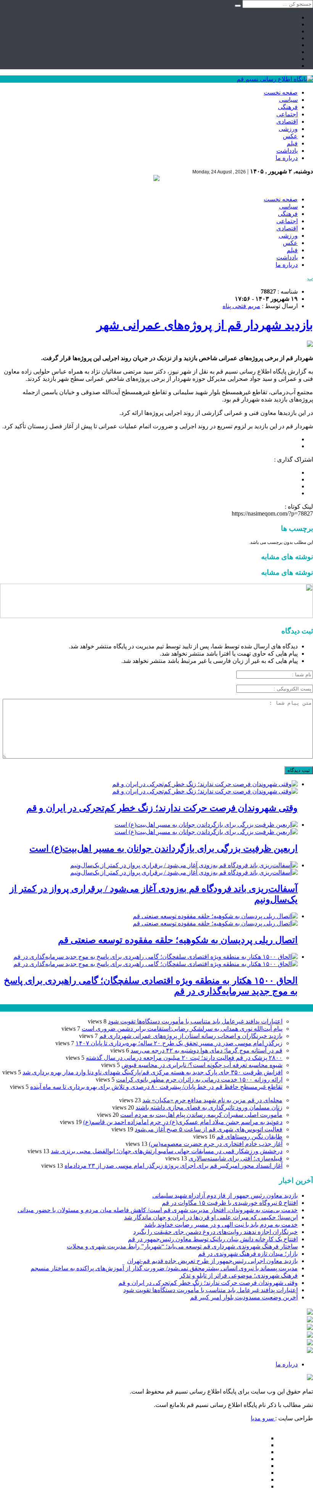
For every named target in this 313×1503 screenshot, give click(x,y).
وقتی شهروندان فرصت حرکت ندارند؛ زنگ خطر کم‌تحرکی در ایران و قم (162, 808)
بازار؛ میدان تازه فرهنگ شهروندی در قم (248, 1253)
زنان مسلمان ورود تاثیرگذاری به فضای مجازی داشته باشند (209, 1107)
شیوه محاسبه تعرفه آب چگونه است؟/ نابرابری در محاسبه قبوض (201, 1065)
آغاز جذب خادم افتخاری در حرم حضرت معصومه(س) (215, 1144)
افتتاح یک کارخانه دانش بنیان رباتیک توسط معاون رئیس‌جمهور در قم (213, 1239)
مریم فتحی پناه (241, 306)
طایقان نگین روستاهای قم (249, 1136)
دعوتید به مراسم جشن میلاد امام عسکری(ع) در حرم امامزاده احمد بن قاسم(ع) (182, 1122)
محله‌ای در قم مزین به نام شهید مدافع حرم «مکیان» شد (212, 1100)
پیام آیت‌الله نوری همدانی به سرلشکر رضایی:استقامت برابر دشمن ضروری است (182, 1028)
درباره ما (287, 158)
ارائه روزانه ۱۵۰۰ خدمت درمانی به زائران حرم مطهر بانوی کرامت (199, 1079)
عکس (290, 136)
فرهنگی (288, 107)
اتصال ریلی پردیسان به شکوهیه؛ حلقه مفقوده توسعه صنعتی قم (178, 940)
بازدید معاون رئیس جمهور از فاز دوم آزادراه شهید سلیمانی (225, 1195)
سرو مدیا (263, 1418)
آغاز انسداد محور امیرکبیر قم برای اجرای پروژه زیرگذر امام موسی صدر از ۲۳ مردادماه (173, 1165)
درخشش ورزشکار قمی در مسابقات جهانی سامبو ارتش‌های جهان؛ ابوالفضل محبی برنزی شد (166, 1151)
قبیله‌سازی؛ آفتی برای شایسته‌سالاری (235, 1158)
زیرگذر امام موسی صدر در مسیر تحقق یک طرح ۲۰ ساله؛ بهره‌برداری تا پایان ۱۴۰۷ (179, 1043)
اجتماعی (287, 114)
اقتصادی (287, 121)
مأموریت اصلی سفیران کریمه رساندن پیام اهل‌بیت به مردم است (201, 1114)
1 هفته (8, 1008)
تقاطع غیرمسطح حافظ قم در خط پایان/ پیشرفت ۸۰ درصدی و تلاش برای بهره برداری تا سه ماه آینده (156, 1087)
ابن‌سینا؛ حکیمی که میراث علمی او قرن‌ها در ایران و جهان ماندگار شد (211, 1217)
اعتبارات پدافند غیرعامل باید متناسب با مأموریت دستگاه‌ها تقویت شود (195, 1021)
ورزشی (288, 129)
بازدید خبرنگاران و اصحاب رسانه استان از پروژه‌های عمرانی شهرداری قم (190, 1036)
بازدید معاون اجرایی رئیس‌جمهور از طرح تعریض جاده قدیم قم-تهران (212, 1261)
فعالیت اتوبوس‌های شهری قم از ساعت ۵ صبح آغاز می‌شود (208, 1129)
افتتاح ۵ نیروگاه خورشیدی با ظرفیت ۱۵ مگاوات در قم (230, 1202)
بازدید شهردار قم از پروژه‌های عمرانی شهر (205, 325)
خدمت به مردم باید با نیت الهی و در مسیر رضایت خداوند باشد (221, 1224)
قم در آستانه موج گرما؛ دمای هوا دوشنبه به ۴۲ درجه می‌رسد (206, 1050)
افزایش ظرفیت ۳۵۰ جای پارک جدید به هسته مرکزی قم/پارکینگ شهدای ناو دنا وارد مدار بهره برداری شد (152, 1072)
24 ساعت (28, 1008)
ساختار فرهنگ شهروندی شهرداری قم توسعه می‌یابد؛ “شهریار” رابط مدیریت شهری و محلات (182, 1246)
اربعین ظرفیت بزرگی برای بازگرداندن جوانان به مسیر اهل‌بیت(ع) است (163, 848)
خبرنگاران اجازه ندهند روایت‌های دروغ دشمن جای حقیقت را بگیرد (215, 1232)
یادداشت (287, 150)
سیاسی (288, 99)
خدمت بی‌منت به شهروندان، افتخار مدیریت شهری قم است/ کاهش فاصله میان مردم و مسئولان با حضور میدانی (158, 1210)
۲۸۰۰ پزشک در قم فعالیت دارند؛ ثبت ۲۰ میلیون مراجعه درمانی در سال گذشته (184, 1057)
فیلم (292, 143)
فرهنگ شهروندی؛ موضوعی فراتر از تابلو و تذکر (238, 1275)
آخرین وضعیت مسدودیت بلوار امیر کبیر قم (244, 1297)
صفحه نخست (281, 92)
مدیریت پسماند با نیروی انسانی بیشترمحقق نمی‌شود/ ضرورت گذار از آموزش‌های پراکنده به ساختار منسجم (164, 1268)
